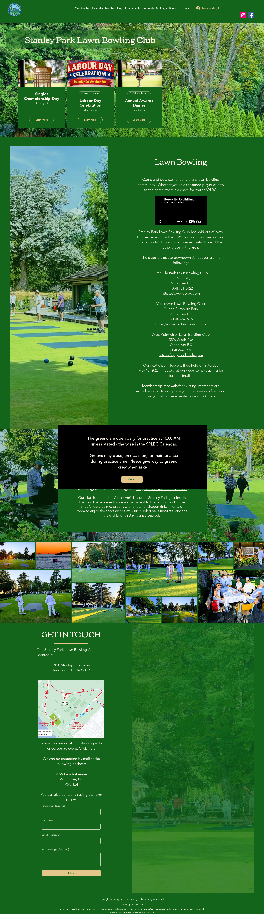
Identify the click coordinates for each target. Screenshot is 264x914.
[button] (132, 479)
